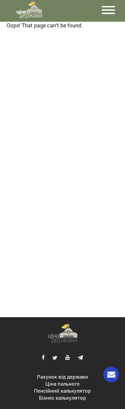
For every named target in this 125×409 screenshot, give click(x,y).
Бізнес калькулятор (62, 397)
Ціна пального (62, 383)
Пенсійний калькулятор (62, 390)
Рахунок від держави (62, 376)
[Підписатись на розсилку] (111, 374)
